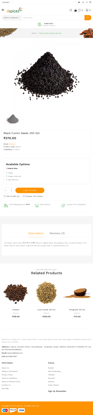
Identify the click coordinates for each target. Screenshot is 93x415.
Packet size (12, 168)
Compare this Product (34, 196)
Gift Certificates (54, 371)
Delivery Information (10, 371)
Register (72, 10)
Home (34, 33)
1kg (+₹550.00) (13, 180)
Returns (51, 381)
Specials (51, 378)
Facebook (87, 2)
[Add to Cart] (11, 305)
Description (36, 233)
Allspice (15, 310)
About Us (5, 368)
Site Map (5, 388)
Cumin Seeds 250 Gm (46, 310)
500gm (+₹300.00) (14, 176)
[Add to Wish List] (16, 305)
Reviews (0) (57, 233)
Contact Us (6, 385)
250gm (10, 173)
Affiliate (51, 375)
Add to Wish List (12, 196)
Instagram (90, 2)
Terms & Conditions (9, 378)
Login (76, 10)
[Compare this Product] (20, 305)
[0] (87, 9)
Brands (51, 368)
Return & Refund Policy (11, 381)
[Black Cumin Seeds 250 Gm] (13, 119)
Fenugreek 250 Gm (77, 310)
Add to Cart (30, 190)
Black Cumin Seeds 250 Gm (50, 33)
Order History (53, 385)
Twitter (79, 2)
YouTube (83, 2)
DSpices (12, 144)
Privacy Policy (7, 375)
